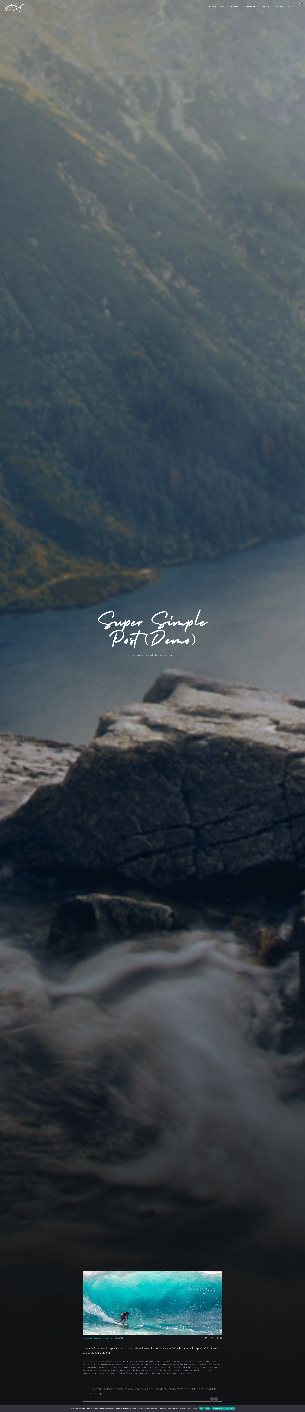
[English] (300, 3)
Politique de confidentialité (223, 1408)
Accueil (212, 7)
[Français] (302, 3)
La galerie (279, 7)
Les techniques (250, 7)
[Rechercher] (300, 6)
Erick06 (89, 1338)
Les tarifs (266, 7)
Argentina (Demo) (101, 1338)
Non (207, 1408)
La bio (223, 7)
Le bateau (234, 7)
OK (201, 1408)
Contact (291, 7)
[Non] (302, 1408)
